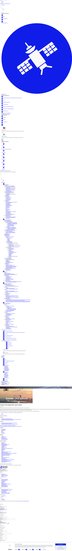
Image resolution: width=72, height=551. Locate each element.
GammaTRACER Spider (11, 224)
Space (5, 304)
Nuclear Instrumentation (4, 18)
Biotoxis (7, 195)
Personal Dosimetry (10, 241)
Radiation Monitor (4, 484)
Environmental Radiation (4, 486)
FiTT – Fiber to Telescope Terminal (12, 309)
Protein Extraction (8, 203)
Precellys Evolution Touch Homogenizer (11, 187)
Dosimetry (7, 237)
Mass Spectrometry (8, 209)
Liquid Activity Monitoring (9, 231)
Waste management (6, 234)
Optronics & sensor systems (5, 104)
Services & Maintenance (7, 258)
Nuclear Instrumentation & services (6, 102)
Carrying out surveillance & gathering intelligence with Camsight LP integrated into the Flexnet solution (18, 299)
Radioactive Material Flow (5, 485)
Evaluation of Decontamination (9, 214)
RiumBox (9, 239)
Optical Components (8, 311)
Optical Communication (9, 307)
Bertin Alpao (6, 366)
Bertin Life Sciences (6, 368)
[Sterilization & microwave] (2, 110)
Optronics (1, 415)
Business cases (3, 430)
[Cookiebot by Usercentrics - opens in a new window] (10, 549)
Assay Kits (7, 193)
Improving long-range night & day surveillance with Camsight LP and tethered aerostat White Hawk (18, 301)
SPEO (8, 306)
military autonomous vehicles (18, 412)
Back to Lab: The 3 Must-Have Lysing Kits (7, 418)
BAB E (8, 226)
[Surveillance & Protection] (2, 22)
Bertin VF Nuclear (6, 377)
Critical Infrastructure (8, 277)
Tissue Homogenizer (4, 480)
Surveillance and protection (5, 439)
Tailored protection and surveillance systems (7, 460)
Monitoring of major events (9, 278)
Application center (4, 117)
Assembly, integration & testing (9, 326)
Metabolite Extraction (8, 204)
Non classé (3, 432)
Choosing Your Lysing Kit (9, 205)
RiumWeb (9, 240)
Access (4, 355)
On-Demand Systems (7, 215)
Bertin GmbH (6, 376)
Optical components (8, 293)
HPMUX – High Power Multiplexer (12, 308)
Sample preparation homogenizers (6, 455)
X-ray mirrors (7, 320)
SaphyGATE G (11, 243)
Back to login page (4, 512)
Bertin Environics (6, 367)
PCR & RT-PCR (8, 207)
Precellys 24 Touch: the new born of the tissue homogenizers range (9, 424)
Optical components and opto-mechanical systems (7, 106)
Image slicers (7, 317)
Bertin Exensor (6, 375)
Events (2, 413)
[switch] (27, 549)
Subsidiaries (3, 162)
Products (3, 182)
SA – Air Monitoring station (11, 225)
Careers (2, 1)
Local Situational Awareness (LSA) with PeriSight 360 (12, 297)
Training (7, 260)
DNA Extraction (8, 212)
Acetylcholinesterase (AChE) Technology (11, 211)
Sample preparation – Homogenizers (6, 493)
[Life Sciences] (2, 15)
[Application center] (2, 116)
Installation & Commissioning (9, 259)
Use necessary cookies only (60, 548)
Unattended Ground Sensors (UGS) (6, 461)
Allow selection (61, 546)
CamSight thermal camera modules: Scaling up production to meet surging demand (11, 419)
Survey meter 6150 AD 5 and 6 (12, 252)
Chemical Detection (6, 273)
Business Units (3, 159)
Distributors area (3, 119)
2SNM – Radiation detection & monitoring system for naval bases (14, 281)
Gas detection (3, 481)
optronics (10, 412)
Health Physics (6, 235)
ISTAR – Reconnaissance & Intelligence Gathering (12, 296)
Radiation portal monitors (5, 452)
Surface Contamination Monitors (10, 236)
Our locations (3, 499)
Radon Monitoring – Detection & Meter (10, 227)
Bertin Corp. (5, 374)
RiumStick (10, 254)
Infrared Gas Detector (4, 483)
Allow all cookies (60, 544)
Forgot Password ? (2, 508)
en (3, 179)
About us (3, 145)
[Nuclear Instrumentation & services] (2, 101)
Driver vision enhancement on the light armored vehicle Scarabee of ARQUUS (15, 300)
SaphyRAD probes (11, 249)
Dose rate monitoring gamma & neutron (10, 232)
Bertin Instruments (6, 369)
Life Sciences (3, 16)
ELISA (7, 210)
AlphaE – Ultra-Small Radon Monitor (12, 228)
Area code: (1, 535)
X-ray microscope (8, 315)
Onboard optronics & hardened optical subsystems (12, 291)
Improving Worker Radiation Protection (10, 268)
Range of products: (2, 540)
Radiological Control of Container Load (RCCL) (15, 245)
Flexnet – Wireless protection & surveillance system (12, 286)
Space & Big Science (4, 94)
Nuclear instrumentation (4, 474)
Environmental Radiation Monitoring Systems (11, 222)
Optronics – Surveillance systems (5, 492)
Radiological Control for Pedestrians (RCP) (14, 246)
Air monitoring (3, 442)
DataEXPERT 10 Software (11, 229)
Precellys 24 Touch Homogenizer (10, 188)
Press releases (3, 433)
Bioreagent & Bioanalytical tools (5, 444)
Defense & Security (4, 415)
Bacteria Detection (8, 202)
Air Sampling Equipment (4, 479)
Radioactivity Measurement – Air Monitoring (11, 266)
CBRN (2, 20)
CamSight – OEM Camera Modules (10, 288)
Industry (1, 537)
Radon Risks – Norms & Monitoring (10, 265)
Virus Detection (8, 213)
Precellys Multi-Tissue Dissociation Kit (10, 189)
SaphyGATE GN (11, 244)
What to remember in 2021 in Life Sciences (7, 423)
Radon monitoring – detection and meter (6, 454)
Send (0, 521)
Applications (6, 200)
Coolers (7, 323)
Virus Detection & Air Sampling (10, 279)
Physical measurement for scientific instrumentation (8, 108)
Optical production (8, 328)
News (2, 414)
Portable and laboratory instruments (13, 256)
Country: (1, 532)
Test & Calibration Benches (9, 314)
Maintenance (7, 261)
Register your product (4, 121)
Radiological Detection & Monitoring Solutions (10, 274)
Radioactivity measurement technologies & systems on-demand (9, 453)
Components (6, 292)
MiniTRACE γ (11, 253)
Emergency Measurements (9, 267)
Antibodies (7, 194)
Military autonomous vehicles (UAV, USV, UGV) (12, 295)
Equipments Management (9, 262)
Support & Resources (7, 341)
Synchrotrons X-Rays (4, 458)
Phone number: (2, 534)
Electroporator (7, 218)
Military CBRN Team (8, 276)
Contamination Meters (4, 383)
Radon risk (3, 482)
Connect (1, 509)
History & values (4, 152)
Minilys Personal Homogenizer (9, 190)
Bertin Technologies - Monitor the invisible (5, 3)
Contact (2, 356)
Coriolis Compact (8, 197)
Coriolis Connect (8, 199)
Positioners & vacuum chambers (10, 324)
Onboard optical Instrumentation (10, 310)
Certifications (3, 169)
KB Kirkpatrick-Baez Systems (9, 321)
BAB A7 (7, 233)
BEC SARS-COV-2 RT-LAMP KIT (10, 217)
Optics (5, 289)
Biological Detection (4, 443)
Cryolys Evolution (8, 191)
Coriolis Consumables (8, 198)
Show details (44, 549)
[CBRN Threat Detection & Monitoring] (2, 112)
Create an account (5, 509)
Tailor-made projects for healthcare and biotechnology (8, 459)
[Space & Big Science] (37, 93)
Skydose (9, 238)
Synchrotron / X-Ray (6, 319)
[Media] (2, 123)
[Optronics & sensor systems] (2, 103)
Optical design (7, 327)
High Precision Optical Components (10, 313)
